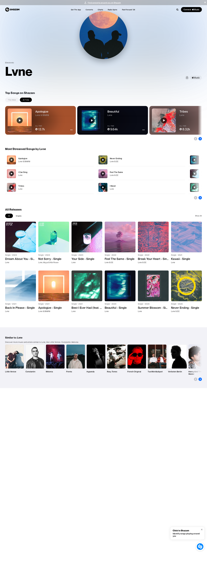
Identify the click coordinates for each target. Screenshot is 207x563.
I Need (113, 186)
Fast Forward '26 (128, 10)
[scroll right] (200, 138)
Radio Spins (112, 10)
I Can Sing (22, 172)
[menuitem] (76, 9)
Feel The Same (116, 172)
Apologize (22, 158)
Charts (100, 10)
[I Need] (141, 187)
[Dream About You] (194, 173)
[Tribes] (49, 187)
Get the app (76, 10)
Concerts (89, 10)
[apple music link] (196, 78)
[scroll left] (195, 138)
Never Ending (116, 158)
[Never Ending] (141, 160)
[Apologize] (49, 160)
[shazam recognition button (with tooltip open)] (200, 546)
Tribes (21, 186)
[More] (83, 160)
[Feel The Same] (141, 173)
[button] (205, 2)
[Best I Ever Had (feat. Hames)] (194, 187)
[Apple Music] (9, 266)
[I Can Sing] (49, 173)
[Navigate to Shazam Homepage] (12, 10)
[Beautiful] (194, 159)
